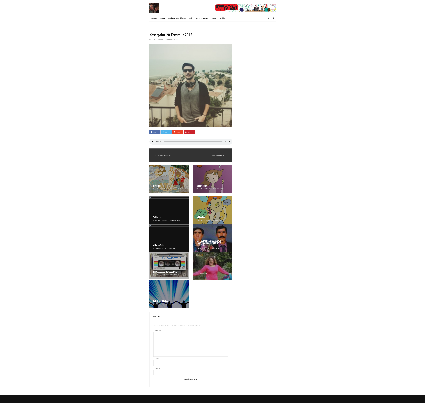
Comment (158, 331)
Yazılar (214, 18)
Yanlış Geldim (201, 185)
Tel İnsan (156, 217)
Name (157, 359)
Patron (162, 18)
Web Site (157, 368)
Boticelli (156, 185)
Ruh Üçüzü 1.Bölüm (160, 301)
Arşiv (190, 18)
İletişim (222, 18)
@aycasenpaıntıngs (202, 18)
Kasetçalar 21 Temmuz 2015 (164, 155)
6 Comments (159, 304)
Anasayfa (153, 18)
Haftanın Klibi (201, 273)
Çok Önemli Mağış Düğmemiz (177, 18)
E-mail (196, 359)
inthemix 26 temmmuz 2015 (217, 155)
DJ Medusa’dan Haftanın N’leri (165, 272)
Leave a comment (157, 39)
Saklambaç (200, 217)
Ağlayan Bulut (158, 245)
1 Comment (159, 248)
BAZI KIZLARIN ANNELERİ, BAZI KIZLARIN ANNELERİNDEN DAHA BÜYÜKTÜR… (208, 243)
